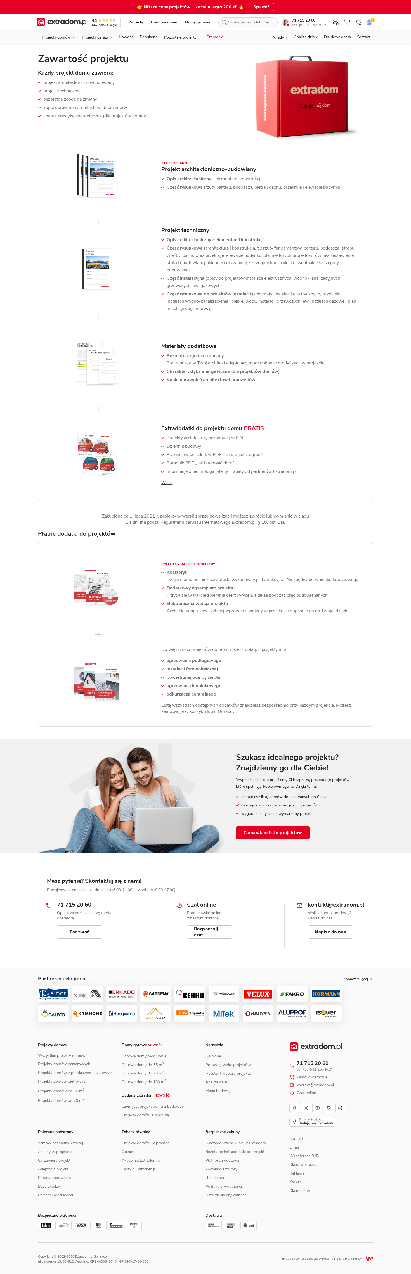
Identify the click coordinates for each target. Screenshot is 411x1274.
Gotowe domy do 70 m (143, 1073)
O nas (294, 1147)
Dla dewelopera (337, 37)
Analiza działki (306, 37)
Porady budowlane (54, 1177)
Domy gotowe (197, 22)
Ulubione (213, 1056)
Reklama (296, 1173)
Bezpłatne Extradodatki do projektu (236, 1151)
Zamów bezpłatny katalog (60, 1143)
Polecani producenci (55, 1195)
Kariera (295, 1182)
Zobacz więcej (355, 979)
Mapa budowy (218, 1090)
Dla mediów (299, 1190)
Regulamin (215, 1177)
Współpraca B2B (304, 1156)
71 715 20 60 (303, 20)
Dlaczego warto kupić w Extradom (236, 1143)
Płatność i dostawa (222, 1160)
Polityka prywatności (224, 1186)
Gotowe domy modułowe (144, 1056)
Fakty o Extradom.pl (139, 1169)
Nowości (126, 37)
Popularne (148, 37)
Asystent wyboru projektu (228, 1073)
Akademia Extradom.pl (141, 1160)
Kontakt (363, 37)
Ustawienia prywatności (226, 1195)
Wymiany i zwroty (221, 1169)
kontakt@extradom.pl (315, 1085)
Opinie (127, 1151)
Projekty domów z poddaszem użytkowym (75, 1072)
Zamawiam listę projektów (273, 833)
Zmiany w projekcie (55, 1151)
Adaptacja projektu (54, 1169)
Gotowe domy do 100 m (144, 1082)
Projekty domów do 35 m (61, 1091)
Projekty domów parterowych (64, 1064)
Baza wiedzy (49, 1186)
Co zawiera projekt (54, 1160)
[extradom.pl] (62, 22)
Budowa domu (164, 22)
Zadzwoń (79, 932)
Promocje (215, 37)
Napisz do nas (330, 932)
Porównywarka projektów (228, 1064)
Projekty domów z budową (145, 1115)
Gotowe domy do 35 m (143, 1064)
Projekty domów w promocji (146, 1143)
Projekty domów (52, 1045)
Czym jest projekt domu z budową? (152, 1106)
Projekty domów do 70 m (61, 1100)
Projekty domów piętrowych (63, 1081)
